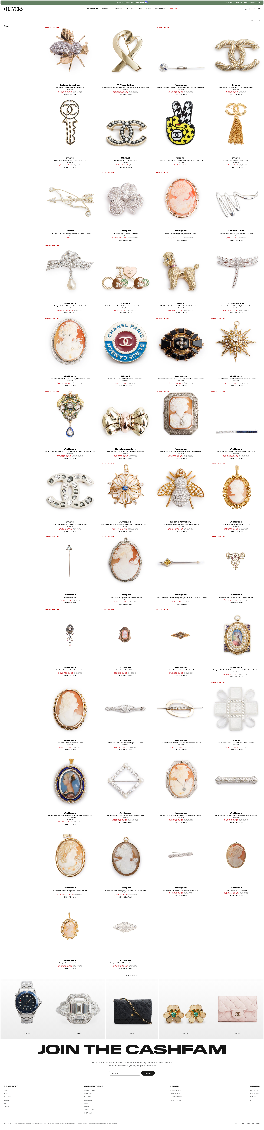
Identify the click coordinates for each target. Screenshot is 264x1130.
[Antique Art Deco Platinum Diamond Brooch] (125, 927)
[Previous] (105, 2)
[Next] (158, 2)
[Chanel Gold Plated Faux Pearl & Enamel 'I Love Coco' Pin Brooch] (125, 270)
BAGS (140, 9)
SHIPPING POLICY (176, 1097)
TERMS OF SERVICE (177, 1090)
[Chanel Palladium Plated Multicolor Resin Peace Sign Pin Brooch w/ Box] (180, 125)
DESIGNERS (106, 9)
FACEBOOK (254, 1090)
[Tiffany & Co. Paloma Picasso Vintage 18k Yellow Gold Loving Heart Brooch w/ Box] (125, 52)
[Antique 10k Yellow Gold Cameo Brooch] (70, 707)
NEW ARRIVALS (92, 9)
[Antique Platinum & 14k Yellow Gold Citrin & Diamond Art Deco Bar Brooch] (180, 562)
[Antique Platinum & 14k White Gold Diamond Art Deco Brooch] (236, 780)
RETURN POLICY (176, 1100)
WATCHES (118, 9)
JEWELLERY (130, 9)
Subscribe (148, 1073)
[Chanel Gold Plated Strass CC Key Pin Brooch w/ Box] (70, 125)
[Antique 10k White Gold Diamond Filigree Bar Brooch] (125, 707)
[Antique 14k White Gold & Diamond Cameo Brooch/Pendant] (180, 780)
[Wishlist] (241, 9)
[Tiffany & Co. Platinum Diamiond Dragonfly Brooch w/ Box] (236, 270)
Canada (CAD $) (254, 2)
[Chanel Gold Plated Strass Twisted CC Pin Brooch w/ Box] (236, 52)
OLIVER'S (11, 1123)
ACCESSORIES (160, 9)
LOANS (232, 2)
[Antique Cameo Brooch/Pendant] (236, 855)
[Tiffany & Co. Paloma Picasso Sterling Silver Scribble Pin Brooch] (236, 198)
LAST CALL (173, 9)
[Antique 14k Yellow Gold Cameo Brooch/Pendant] (70, 855)
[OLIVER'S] (14, 9)
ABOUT (246, 2)
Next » (135, 975)
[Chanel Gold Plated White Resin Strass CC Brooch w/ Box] (70, 489)
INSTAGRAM (254, 1094)
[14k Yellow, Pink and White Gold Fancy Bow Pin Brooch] (125, 416)
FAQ (5, 1103)
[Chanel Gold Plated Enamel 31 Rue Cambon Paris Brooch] (125, 343)
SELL (227, 2)
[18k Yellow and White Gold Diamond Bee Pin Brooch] (180, 489)
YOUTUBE (253, 1097)
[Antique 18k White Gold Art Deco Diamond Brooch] (180, 855)
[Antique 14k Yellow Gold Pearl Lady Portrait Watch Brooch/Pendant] (236, 634)
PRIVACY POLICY (176, 1094)
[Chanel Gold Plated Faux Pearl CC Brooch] (125, 125)
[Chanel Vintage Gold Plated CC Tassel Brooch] (236, 125)
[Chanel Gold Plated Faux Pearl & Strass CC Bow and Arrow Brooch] (70, 198)
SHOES (148, 9)
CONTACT (7, 1107)
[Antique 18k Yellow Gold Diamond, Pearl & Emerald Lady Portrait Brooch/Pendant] (70, 780)
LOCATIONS (239, 2)
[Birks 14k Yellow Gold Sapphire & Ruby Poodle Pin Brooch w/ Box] (180, 270)
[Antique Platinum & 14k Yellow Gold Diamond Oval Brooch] (180, 707)
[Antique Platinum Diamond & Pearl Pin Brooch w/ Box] (125, 780)
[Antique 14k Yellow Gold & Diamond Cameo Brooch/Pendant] (125, 855)
